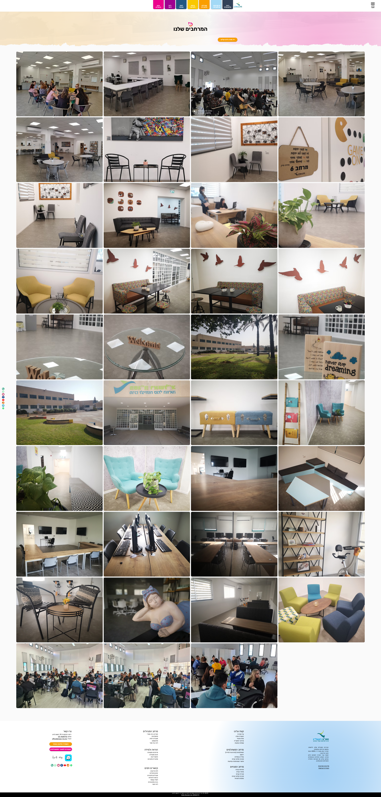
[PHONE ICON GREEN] (3, 389)
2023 (206, 793)
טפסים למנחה (239, 778)
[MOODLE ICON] (3, 402)
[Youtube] (3, 400)
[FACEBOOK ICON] (3, 397)
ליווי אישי (155, 784)
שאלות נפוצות (239, 743)
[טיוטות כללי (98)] (68, 758)
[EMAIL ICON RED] (3, 394)
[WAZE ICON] (3, 405)
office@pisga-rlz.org (59, 739)
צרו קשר (67, 731)
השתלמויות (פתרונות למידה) (234, 752)
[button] (373, 4)
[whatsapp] (3, 391)
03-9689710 (62, 737)
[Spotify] (3, 408)
